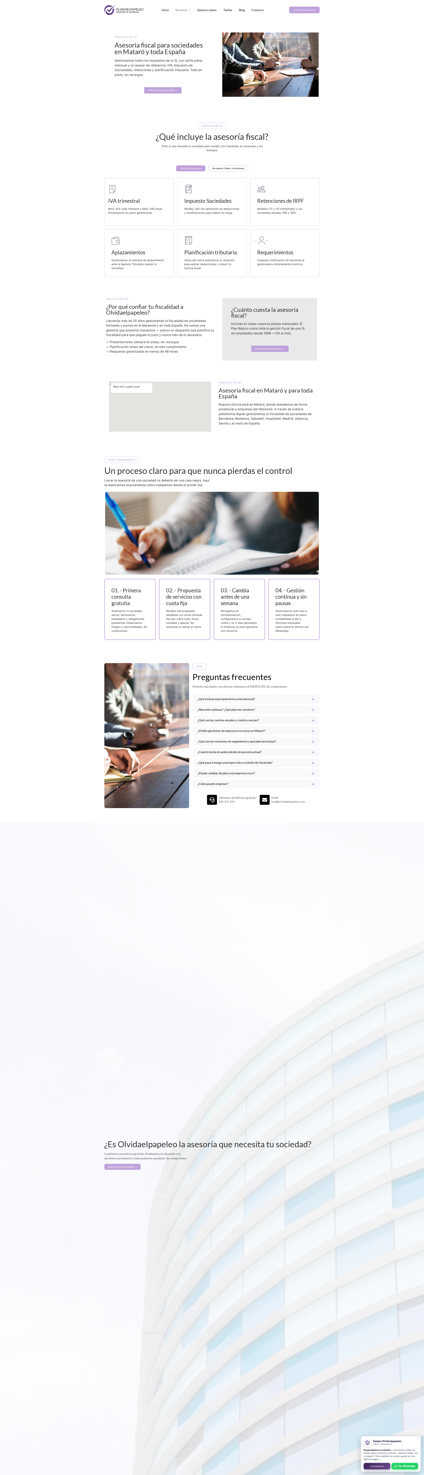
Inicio (165, 10)
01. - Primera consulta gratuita (126, 596)
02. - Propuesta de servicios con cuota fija (184, 596)
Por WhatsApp (406, 1466)
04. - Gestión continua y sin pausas (291, 596)
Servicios (181, 10)
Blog (242, 10)
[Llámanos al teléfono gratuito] (212, 800)
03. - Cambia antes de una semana (235, 596)
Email (274, 797)
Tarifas (227, 10)
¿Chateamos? (377, 1466)
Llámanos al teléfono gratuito (237, 797)
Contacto (257, 10)
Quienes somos (207, 10)
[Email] (265, 800)
